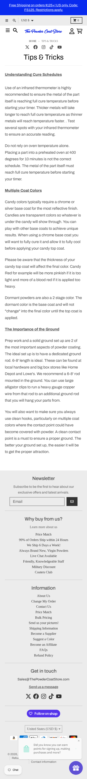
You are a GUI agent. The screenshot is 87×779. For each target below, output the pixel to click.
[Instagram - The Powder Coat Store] (43, 47)
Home (33, 41)
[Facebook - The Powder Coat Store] (35, 47)
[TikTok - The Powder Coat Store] (52, 47)
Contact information (43, 761)
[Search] (15, 30)
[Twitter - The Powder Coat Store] (27, 47)
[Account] (72, 31)
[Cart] (79, 31)
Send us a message (43, 687)
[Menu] (8, 30)
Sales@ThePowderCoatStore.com (43, 679)
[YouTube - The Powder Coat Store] (60, 47)
